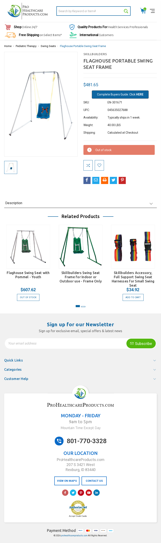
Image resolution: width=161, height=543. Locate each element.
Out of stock (28, 297)
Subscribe (143, 343)
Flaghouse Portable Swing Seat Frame (83, 46)
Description (13, 203)
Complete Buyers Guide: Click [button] (120, 94)
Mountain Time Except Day (81, 428)
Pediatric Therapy (26, 46)
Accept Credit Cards (78, 516)
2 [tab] (83, 306)
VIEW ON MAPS (67, 480)
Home (8, 46)
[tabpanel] (28, 261)
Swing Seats (48, 46)
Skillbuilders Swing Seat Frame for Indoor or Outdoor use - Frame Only (81, 277)
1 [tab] (78, 306)
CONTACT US (94, 480)
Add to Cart (133, 297)
